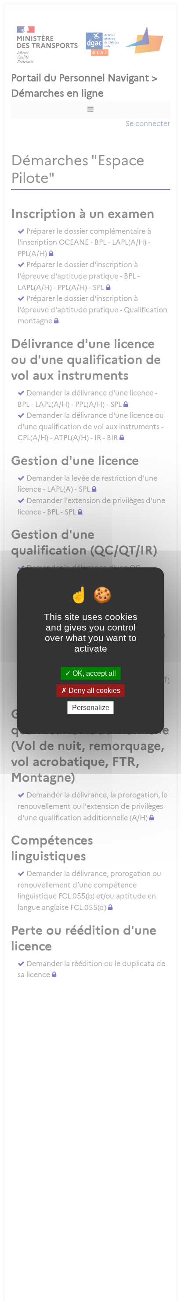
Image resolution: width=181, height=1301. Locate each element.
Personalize (90, 707)
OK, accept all (93, 673)
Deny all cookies (93, 690)
